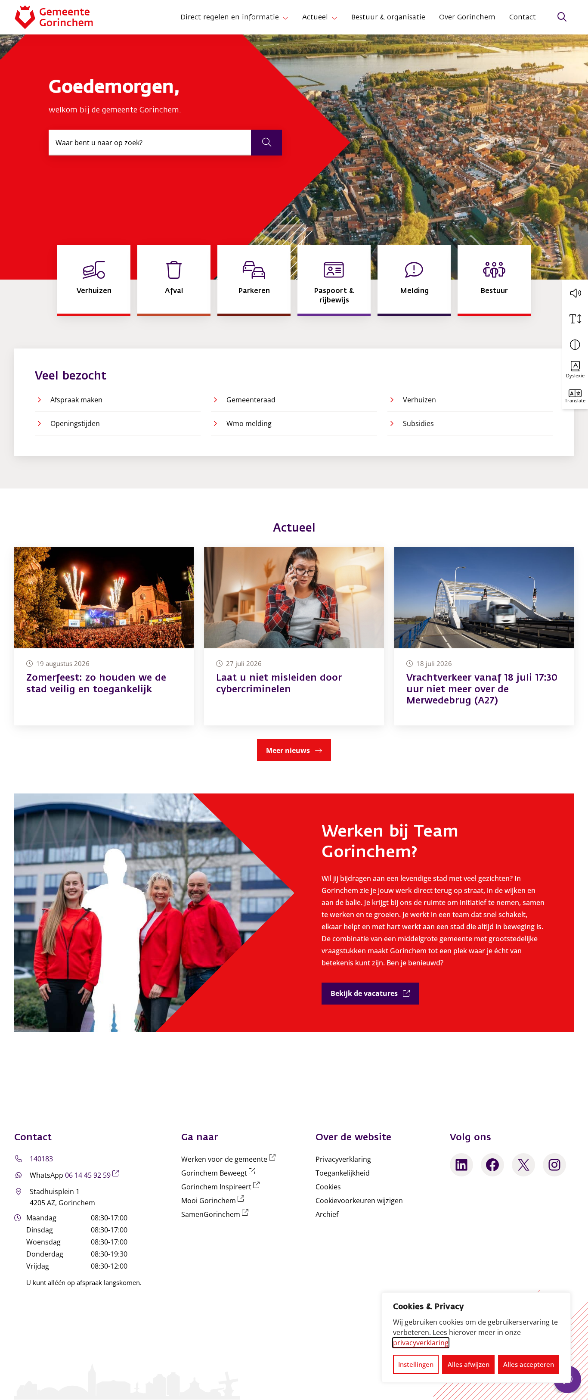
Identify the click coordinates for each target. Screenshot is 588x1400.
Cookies (328, 1187)
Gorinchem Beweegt (220, 1173)
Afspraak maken (76, 399)
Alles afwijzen (468, 1364)
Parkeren (254, 290)
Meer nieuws (288, 750)
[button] (575, 293)
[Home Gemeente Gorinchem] (60, 17)
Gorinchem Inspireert (222, 1187)
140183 (41, 1159)
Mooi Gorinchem (214, 1200)
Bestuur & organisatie (388, 17)
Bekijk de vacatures (375, 993)
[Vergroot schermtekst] (575, 319)
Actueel (315, 17)
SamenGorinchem (216, 1214)
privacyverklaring (421, 1342)
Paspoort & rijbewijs (334, 295)
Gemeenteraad (250, 399)
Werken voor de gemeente (230, 1159)
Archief (327, 1214)
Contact (522, 17)
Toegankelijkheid (343, 1173)
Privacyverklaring (343, 1159)
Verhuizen (94, 290)
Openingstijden (75, 423)
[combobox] (165, 143)
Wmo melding (249, 423)
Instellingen (415, 1364)
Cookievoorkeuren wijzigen (359, 1200)
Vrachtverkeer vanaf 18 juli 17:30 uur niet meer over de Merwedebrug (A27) (481, 689)
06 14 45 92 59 (93, 1175)
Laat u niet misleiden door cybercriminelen (279, 683)
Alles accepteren (528, 1364)
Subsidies (418, 423)
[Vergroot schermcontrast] (575, 345)
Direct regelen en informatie (229, 17)
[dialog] (476, 1337)
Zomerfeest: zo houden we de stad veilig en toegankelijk (96, 683)
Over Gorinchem (467, 17)
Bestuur (494, 290)
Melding (414, 290)
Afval (174, 290)
